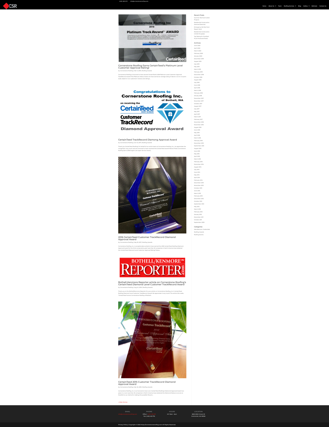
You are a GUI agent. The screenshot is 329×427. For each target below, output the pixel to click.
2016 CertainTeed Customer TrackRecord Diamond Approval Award (147, 238)
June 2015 (197, 151)
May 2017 (196, 111)
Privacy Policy (123, 424)
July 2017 (196, 109)
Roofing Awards (147, 70)
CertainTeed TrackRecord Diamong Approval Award (147, 139)
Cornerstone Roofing (126, 70)
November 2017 (199, 101)
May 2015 (196, 154)
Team (280, 6)
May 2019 (197, 66)
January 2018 (198, 95)
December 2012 (199, 198)
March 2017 (197, 117)
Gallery (305, 6)
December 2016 (199, 122)
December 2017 (199, 98)
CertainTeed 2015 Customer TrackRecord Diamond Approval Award (147, 383)
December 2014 (199, 164)
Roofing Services (289, 6)
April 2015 (197, 156)
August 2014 (197, 167)
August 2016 (197, 127)
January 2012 (198, 214)
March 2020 (197, 51)
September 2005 (199, 222)
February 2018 (198, 93)
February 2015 (198, 161)
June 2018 (197, 85)
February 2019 (198, 72)
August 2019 (197, 61)
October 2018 (198, 77)
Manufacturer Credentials (202, 229)
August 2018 (197, 80)
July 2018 (196, 82)
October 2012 (198, 201)
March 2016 (197, 138)
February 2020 (198, 53)
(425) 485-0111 (123, 1)
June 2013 (197, 190)
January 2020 (198, 56)
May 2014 (197, 175)
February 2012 (198, 212)
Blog (299, 6)
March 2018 (197, 90)
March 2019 (197, 69)
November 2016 (199, 124)
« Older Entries (122, 402)
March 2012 (197, 209)
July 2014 (196, 169)
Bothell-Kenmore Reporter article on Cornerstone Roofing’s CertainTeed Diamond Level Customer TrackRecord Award (152, 283)
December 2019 (199, 58)
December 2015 (199, 143)
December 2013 (199, 183)
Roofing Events (198, 234)
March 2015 (197, 159)
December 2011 (198, 217)
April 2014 (197, 177)
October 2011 (198, 220)
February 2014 (198, 180)
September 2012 (199, 204)
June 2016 (197, 130)
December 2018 (199, 74)
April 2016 (197, 135)
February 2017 (198, 119)
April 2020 (197, 48)
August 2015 (197, 148)
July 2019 (196, 64)
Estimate (314, 6)
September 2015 (199, 146)
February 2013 (198, 196)
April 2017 (197, 114)
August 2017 (197, 106)
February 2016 (198, 140)
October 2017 (198, 103)
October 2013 (198, 188)
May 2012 (196, 206)
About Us (271, 6)
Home (264, 6)
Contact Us (322, 6)
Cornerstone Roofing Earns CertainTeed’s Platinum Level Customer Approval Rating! (150, 66)
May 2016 (197, 132)
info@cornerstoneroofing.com (127, 414)
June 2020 (197, 45)
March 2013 (197, 193)
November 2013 (199, 185)
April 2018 (197, 88)
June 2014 (197, 172)
